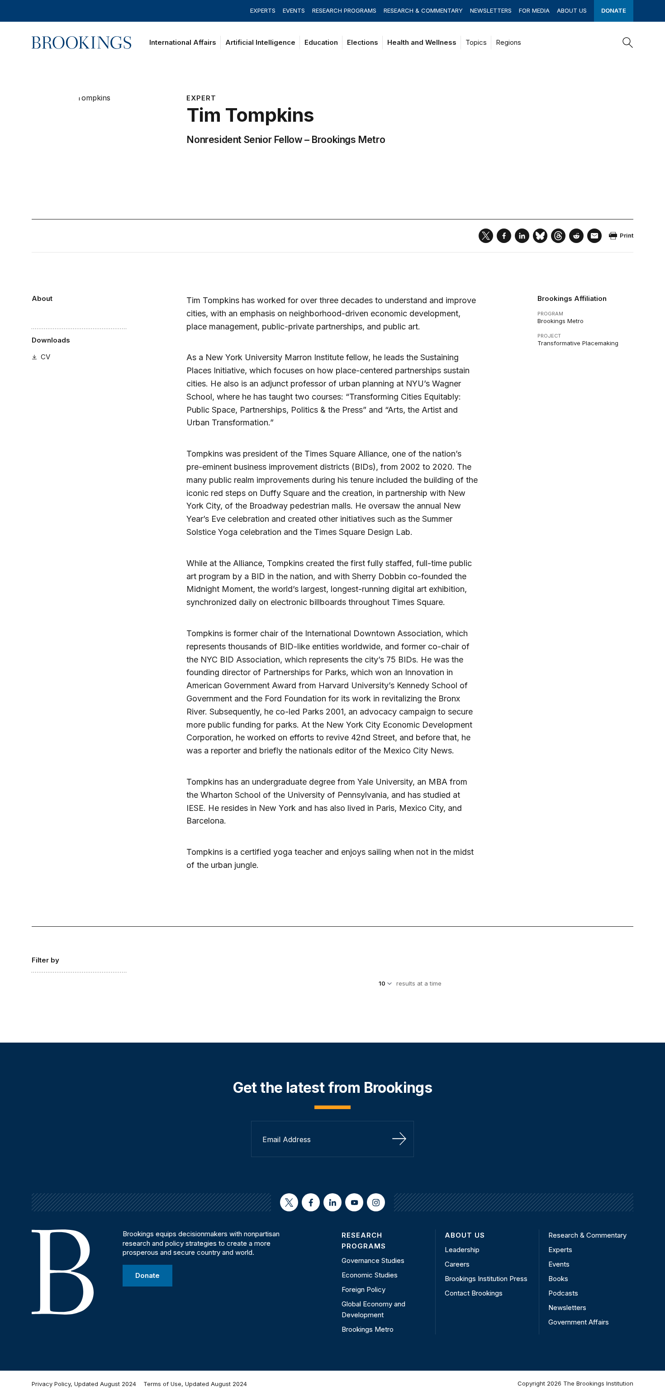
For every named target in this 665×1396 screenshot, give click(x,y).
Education (321, 42)
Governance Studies (373, 1260)
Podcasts (563, 1293)
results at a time (419, 983)
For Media (534, 10)
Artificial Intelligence (260, 42)
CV (45, 357)
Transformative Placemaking (577, 343)
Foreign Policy (363, 1289)
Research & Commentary (423, 10)
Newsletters (491, 10)
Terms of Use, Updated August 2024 (195, 1383)
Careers (457, 1264)
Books (558, 1278)
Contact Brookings (474, 1293)
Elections (362, 42)
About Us (572, 10)
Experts (263, 10)
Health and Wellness (421, 42)
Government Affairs (578, 1322)
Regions (508, 42)
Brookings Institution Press (486, 1278)
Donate (613, 10)
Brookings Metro (348, 139)
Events (294, 10)
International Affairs (182, 42)
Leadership (462, 1249)
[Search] (627, 42)
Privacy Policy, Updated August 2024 (84, 1383)
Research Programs (344, 10)
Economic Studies (370, 1275)
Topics (476, 42)
